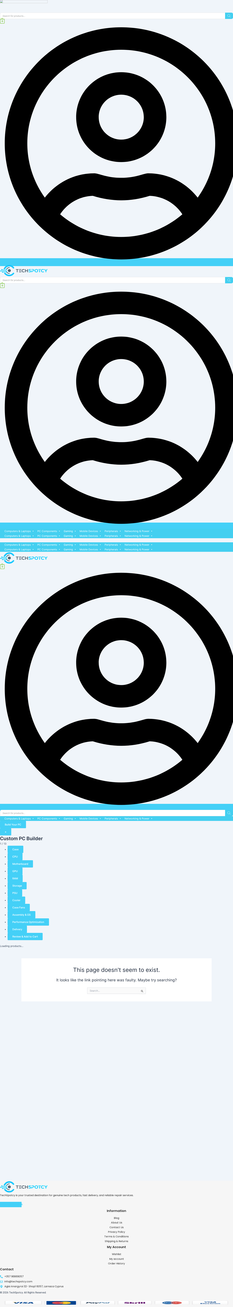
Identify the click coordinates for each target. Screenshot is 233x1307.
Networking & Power (137, 531)
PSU (14, 892)
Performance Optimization (28, 922)
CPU (15, 856)
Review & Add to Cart (25, 936)
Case (15, 849)
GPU (15, 871)
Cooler (16, 900)
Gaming (68, 531)
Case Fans (18, 907)
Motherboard (20, 863)
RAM (15, 878)
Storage (17, 885)
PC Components (47, 531)
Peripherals (111, 531)
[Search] (229, 16)
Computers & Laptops (17, 531)
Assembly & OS (21, 914)
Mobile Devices (89, 531)
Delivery (17, 929)
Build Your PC (13, 824)
